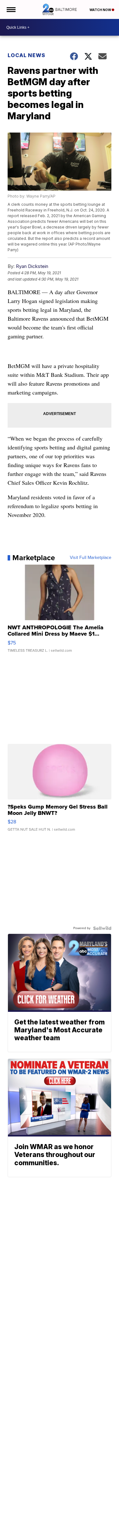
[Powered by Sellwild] (102, 928)
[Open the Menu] (11, 9)
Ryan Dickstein (32, 266)
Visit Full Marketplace (90, 557)
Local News (26, 55)
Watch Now (100, 10)
